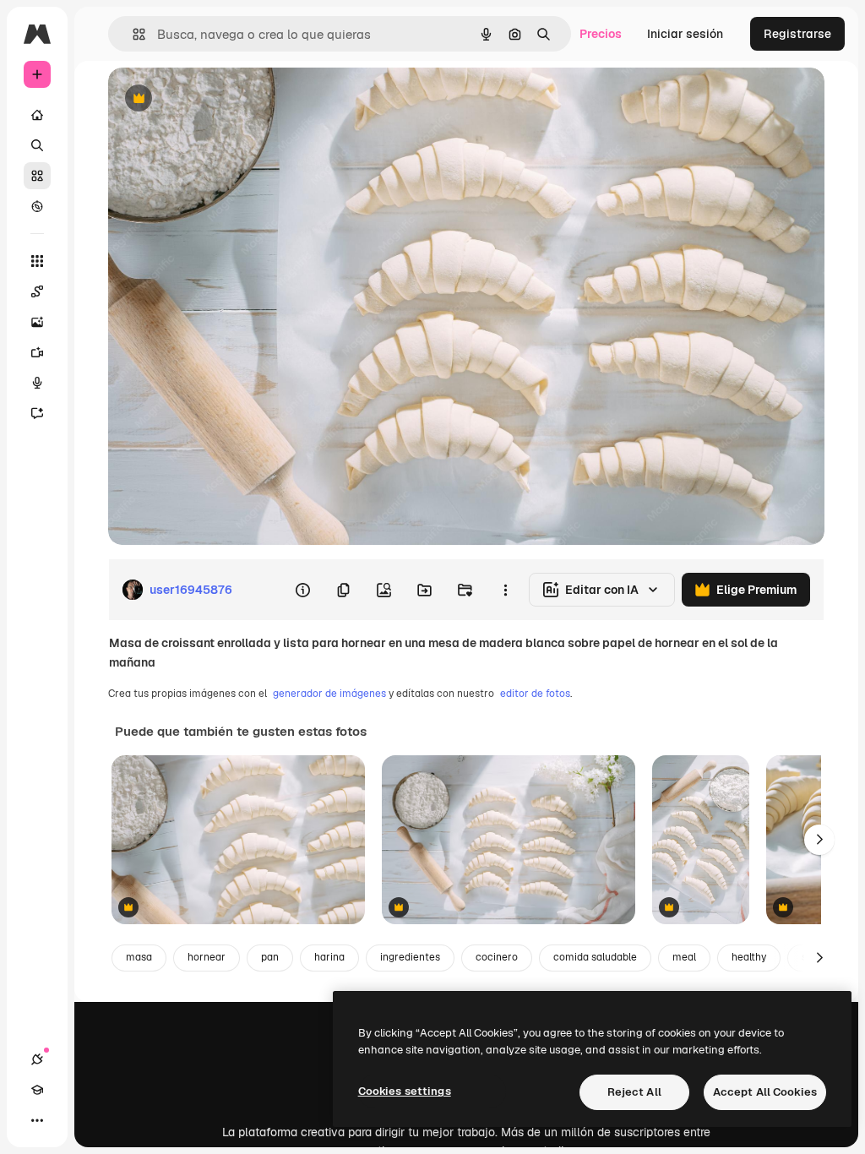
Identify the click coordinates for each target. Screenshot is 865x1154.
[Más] (37, 1120)
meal (684, 957)
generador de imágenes (329, 693)
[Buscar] (37, 145)
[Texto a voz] (37, 382)
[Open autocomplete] (132, 34)
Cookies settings (404, 1091)
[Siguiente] (819, 839)
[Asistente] (37, 413)
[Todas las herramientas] (37, 261)
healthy (749, 957)
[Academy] (37, 1089)
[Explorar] (37, 206)
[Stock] (37, 175)
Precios (600, 33)
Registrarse (797, 33)
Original (216, 99)
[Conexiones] (37, 1059)
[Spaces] (37, 291)
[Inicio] (37, 114)
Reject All (634, 1092)
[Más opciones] (505, 590)
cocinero (497, 957)
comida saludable (595, 957)
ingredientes (410, 957)
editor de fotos (535, 693)
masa (139, 957)
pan (270, 957)
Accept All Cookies (765, 1092)
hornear (207, 957)
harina (329, 957)
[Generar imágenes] (37, 321)
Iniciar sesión (685, 33)
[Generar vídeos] (37, 352)
